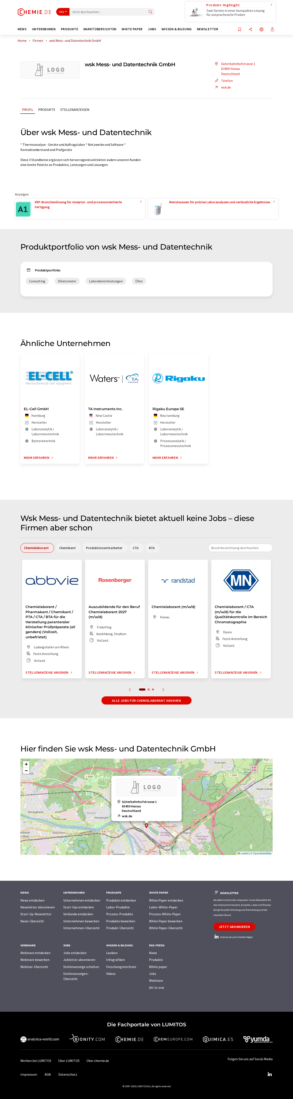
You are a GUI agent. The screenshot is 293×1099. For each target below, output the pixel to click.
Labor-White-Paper (163, 907)
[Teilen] (251, 29)
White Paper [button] (132, 29)
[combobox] (240, 548)
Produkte (46, 109)
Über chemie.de (97, 1060)
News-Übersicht (32, 921)
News (153, 953)
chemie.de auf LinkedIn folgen (236, 937)
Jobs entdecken (74, 953)
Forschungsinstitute (121, 967)
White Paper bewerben (165, 921)
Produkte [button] (69, 29)
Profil (27, 109)
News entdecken (32, 900)
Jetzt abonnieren (234, 926)
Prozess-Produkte (119, 914)
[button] (146, 825)
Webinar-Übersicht (34, 967)
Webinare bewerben (35, 959)
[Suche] (150, 12)
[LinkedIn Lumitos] (270, 1074)
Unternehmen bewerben (81, 921)
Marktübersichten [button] (99, 29)
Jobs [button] (152, 29)
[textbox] (240, 547)
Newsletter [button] (207, 29)
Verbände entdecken (78, 914)
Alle (61, 12)
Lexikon (112, 953)
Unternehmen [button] (44, 29)
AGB (48, 1074)
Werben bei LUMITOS (35, 1060)
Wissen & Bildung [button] (177, 29)
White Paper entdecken (166, 900)
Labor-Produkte (118, 907)
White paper (158, 967)
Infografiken (115, 959)
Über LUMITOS (69, 1060)
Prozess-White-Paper (165, 914)
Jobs (152, 973)
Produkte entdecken (121, 900)
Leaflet (244, 853)
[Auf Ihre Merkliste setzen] (240, 29)
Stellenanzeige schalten (81, 967)
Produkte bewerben (120, 921)
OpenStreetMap (262, 853)
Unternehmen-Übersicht (81, 928)
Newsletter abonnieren (37, 907)
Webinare (156, 980)
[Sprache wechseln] (261, 29)
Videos (111, 973)
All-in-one (156, 987)
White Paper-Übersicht (166, 928)
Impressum (28, 1074)
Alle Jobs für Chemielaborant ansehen (146, 700)
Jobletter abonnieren (79, 959)
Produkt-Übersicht (120, 928)
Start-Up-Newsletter (35, 914)
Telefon (227, 80)
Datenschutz (67, 1074)
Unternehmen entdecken (81, 900)
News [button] (22, 29)
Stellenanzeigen (74, 109)
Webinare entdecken (35, 953)
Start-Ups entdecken (78, 907)
